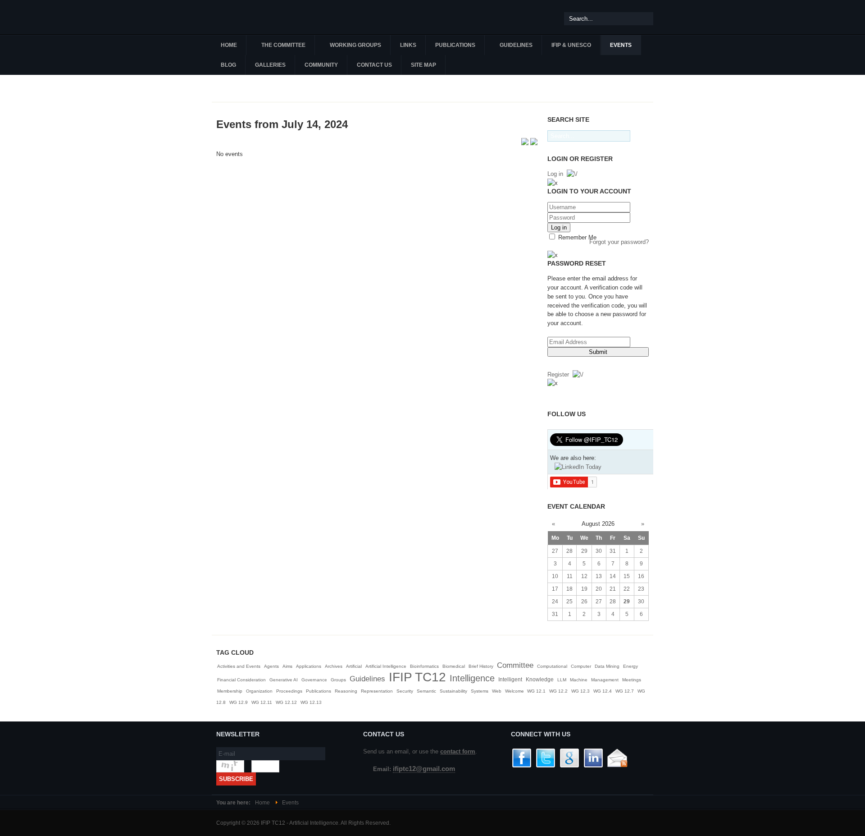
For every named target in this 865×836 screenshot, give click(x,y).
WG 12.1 (536, 691)
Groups (338, 679)
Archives (333, 666)
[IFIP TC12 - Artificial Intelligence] (265, 17)
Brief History (481, 666)
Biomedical (453, 666)
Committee (515, 665)
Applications (308, 666)
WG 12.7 (624, 691)
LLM (561, 679)
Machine (578, 679)
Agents (271, 666)
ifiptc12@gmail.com (424, 768)
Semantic (426, 691)
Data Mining (607, 666)
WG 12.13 (311, 702)
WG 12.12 (286, 702)
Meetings (631, 679)
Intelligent (510, 679)
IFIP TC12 (417, 677)
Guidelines (367, 679)
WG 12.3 (580, 691)
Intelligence (472, 678)
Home (262, 802)
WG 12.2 (558, 691)
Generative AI (283, 679)
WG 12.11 (261, 702)
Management (605, 679)
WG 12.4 (602, 691)
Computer (581, 666)
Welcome (515, 691)
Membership (229, 691)
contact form (457, 751)
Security (404, 691)
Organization (259, 691)
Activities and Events (238, 666)
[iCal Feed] (533, 143)
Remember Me (576, 237)
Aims (287, 666)
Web (496, 691)
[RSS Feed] (525, 143)
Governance (314, 679)
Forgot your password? (619, 242)
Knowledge (540, 679)
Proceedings (289, 691)
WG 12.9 (238, 702)
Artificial (354, 666)
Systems (479, 691)
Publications (318, 691)
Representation (377, 691)
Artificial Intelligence (385, 666)
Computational (552, 666)
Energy (630, 666)
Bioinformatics (424, 666)
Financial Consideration (241, 679)
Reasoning (346, 691)
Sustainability (453, 691)
